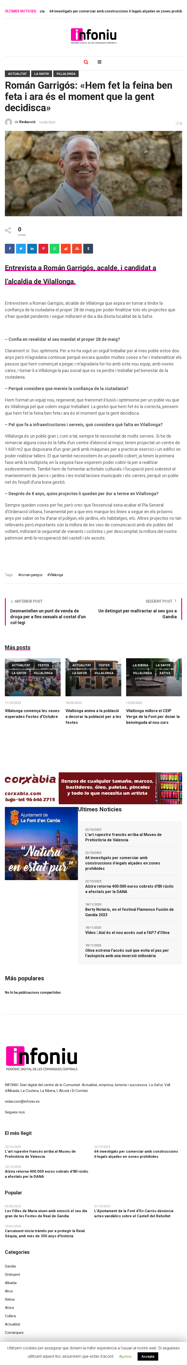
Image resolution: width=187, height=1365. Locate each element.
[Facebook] (10, 249)
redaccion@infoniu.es (22, 1101)
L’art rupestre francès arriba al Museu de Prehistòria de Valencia (123, 837)
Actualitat (17, 74)
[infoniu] (93, 36)
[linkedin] (32, 249)
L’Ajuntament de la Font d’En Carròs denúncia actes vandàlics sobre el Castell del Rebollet (133, 1213)
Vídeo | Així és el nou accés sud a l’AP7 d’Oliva (127, 932)
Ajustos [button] (125, 1356)
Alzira (9, 1308)
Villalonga (65, 74)
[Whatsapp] (54, 249)
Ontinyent (12, 1274)
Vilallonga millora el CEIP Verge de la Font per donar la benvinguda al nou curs (153, 716)
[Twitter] (21, 249)
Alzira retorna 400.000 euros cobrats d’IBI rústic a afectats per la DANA (129, 889)
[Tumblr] (88, 249)
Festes (43, 665)
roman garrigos (31, 575)
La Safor (41, 74)
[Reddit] (66, 249)
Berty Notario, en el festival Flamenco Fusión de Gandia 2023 (129, 912)
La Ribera (140, 665)
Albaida (11, 1283)
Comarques (14, 1332)
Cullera (10, 1316)
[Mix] (77, 249)
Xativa (164, 673)
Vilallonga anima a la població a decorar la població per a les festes (93, 716)
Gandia (10, 1266)
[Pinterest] (43, 249)
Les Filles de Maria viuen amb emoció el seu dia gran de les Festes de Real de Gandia (46, 1213)
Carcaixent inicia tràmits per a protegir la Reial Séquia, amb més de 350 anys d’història (45, 1233)
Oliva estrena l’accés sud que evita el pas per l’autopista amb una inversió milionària (127, 953)
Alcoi (9, 1291)
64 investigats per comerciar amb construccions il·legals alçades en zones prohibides (99, 11)
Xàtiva (10, 1299)
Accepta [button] (147, 1356)
